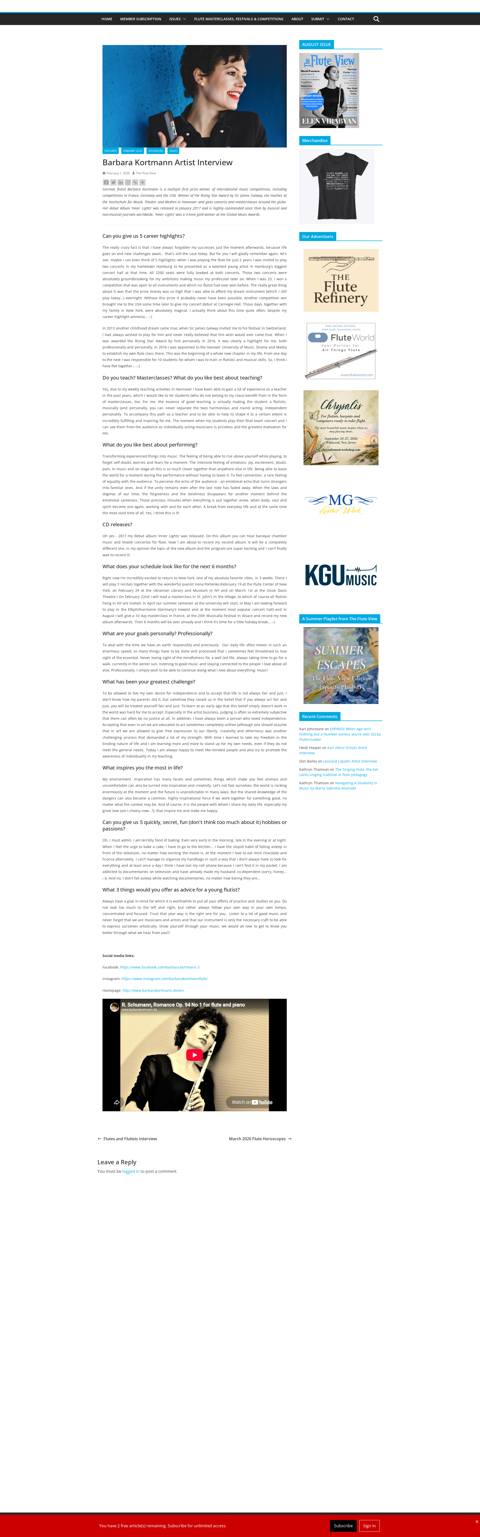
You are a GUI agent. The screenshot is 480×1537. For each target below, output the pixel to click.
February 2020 (132, 150)
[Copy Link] (135, 182)
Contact (346, 18)
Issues (175, 18)
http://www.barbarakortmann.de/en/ (153, 990)
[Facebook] (106, 182)
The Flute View (146, 173)
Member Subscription (140, 18)
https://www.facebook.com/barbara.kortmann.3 (160, 967)
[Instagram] (128, 182)
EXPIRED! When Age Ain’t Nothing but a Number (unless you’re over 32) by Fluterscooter (340, 734)
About (297, 18)
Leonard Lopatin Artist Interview (350, 761)
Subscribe (343, 1525)
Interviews (155, 150)
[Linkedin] (121, 182)
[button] (183, 19)
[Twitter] (113, 182)
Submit (317, 18)
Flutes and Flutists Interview (130, 1139)
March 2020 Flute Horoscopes (257, 1139)
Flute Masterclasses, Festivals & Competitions (239, 18)
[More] (142, 182)
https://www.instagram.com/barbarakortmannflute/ (165, 978)
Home (107, 18)
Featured (110, 150)
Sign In (369, 1525)
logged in (131, 1171)
